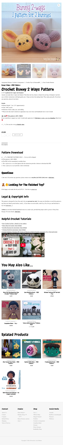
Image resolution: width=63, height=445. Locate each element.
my (19, 124)
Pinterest (51, 417)
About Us (4, 412)
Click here (37, 118)
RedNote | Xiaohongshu (55, 414)
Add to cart (17, 134)
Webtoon (51, 419)
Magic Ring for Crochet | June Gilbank (12, 225)
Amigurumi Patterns (7, 82)
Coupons (4, 417)
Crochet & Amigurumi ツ (18, 82)
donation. (52, 118)
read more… (9, 205)
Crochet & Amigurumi (39, 421)
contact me (34, 189)
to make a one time (45, 118)
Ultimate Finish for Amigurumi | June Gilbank (14, 230)
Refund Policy (5, 419)
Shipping (4, 421)
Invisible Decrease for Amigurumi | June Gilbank (14, 228)
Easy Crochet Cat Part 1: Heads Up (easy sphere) (14, 223)
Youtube (51, 412)
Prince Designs (37, 427)
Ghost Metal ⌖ (21, 412)
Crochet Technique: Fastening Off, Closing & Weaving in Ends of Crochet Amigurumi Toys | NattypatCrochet (29, 232)
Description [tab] (5, 145)
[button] (58, 5)
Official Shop (36, 414)
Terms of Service (6, 423)
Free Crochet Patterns (48, 82)
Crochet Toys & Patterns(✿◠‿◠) (34, 82)
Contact (4, 414)
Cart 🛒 (35, 412)
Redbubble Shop (37, 429)
